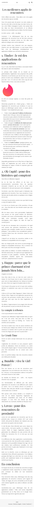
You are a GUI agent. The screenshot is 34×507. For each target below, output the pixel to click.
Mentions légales (17, 504)
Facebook (28, 504)
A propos (10, 504)
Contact (24, 504)
